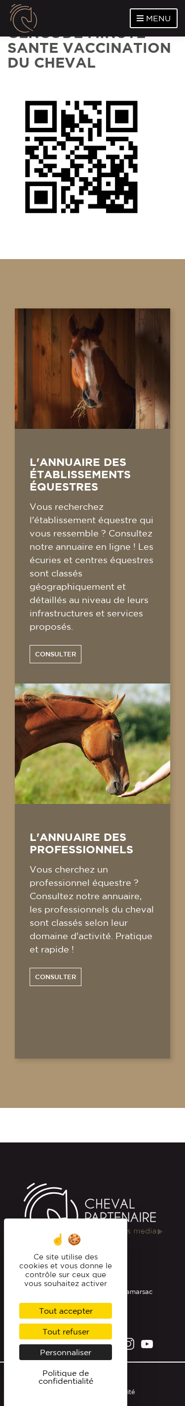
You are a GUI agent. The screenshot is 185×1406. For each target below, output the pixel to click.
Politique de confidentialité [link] (65, 1376)
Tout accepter (66, 1310)
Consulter (55, 654)
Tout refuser (65, 1331)
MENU (157, 18)
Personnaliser (65, 1352)
